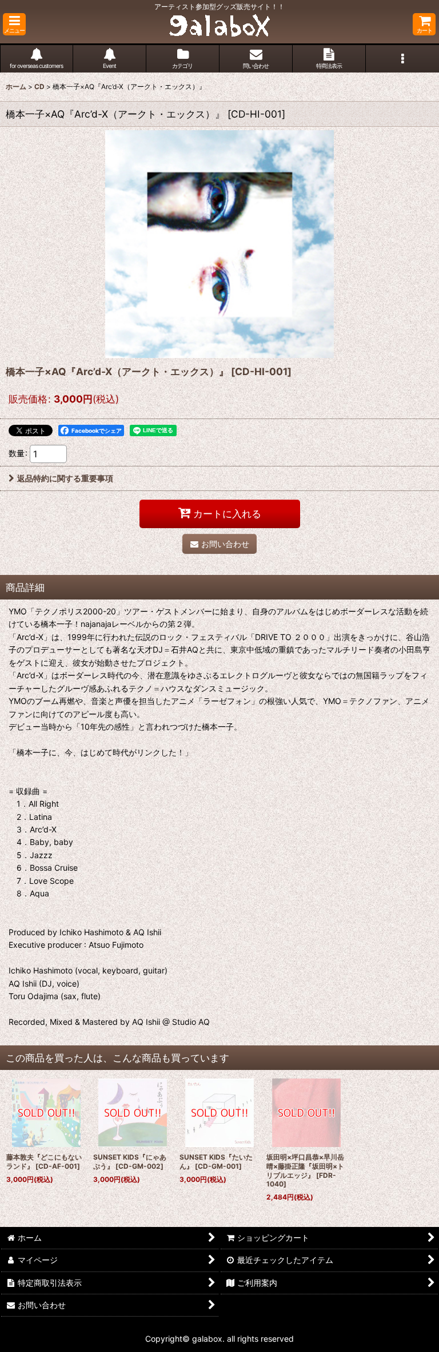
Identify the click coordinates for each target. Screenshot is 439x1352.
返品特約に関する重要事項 (65, 478)
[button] (14, 24)
